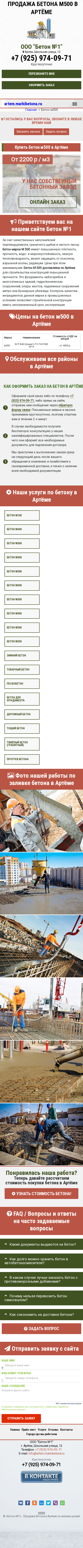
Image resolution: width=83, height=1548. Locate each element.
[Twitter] (48, 1503)
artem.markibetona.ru (23, 103)
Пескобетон (15, 683)
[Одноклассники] (34, 1503)
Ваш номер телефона (16, 1373)
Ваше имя (8, 1360)
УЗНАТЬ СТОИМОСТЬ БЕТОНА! (43, 1193)
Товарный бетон (18, 669)
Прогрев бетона (18, 759)
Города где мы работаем (41, 1434)
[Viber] (55, 1503)
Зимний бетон (16, 655)
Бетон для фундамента (16, 699)
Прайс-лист (29, 1429)
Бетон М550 (14, 641)
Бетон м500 (14, 529)
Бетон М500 (14, 627)
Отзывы (53, 1429)
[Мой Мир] (41, 1503)
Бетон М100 (14, 515)
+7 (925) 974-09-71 (41, 58)
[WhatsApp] (62, 1503)
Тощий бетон (16, 728)
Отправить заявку (21, 1418)
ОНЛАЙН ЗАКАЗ (47, 202)
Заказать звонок (28, 132)
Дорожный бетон (18, 714)
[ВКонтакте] (20, 1503)
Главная (15, 1429)
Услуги (42, 1429)
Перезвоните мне (42, 74)
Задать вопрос (56, 132)
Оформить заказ (41, 85)
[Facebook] (27, 1503)
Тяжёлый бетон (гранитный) (17, 744)
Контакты (66, 1429)
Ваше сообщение (13, 1386)
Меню (74, 102)
